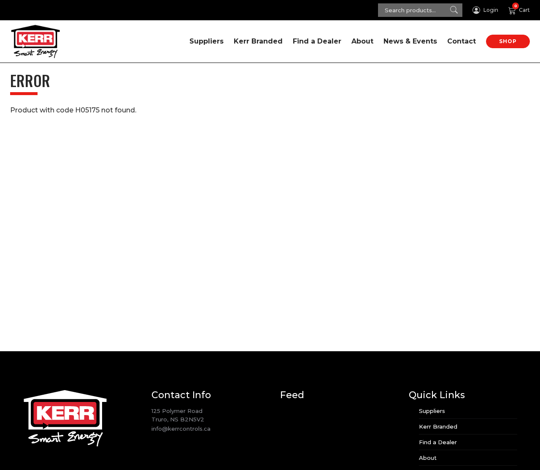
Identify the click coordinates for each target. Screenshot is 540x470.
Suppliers (206, 41)
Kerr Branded (258, 41)
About (362, 41)
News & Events (410, 41)
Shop (508, 41)
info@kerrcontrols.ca (181, 428)
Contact (461, 41)
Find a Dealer (317, 41)
